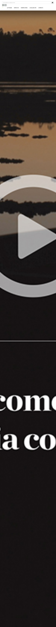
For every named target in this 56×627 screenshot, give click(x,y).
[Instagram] (5, 5)
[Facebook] (3, 5)
